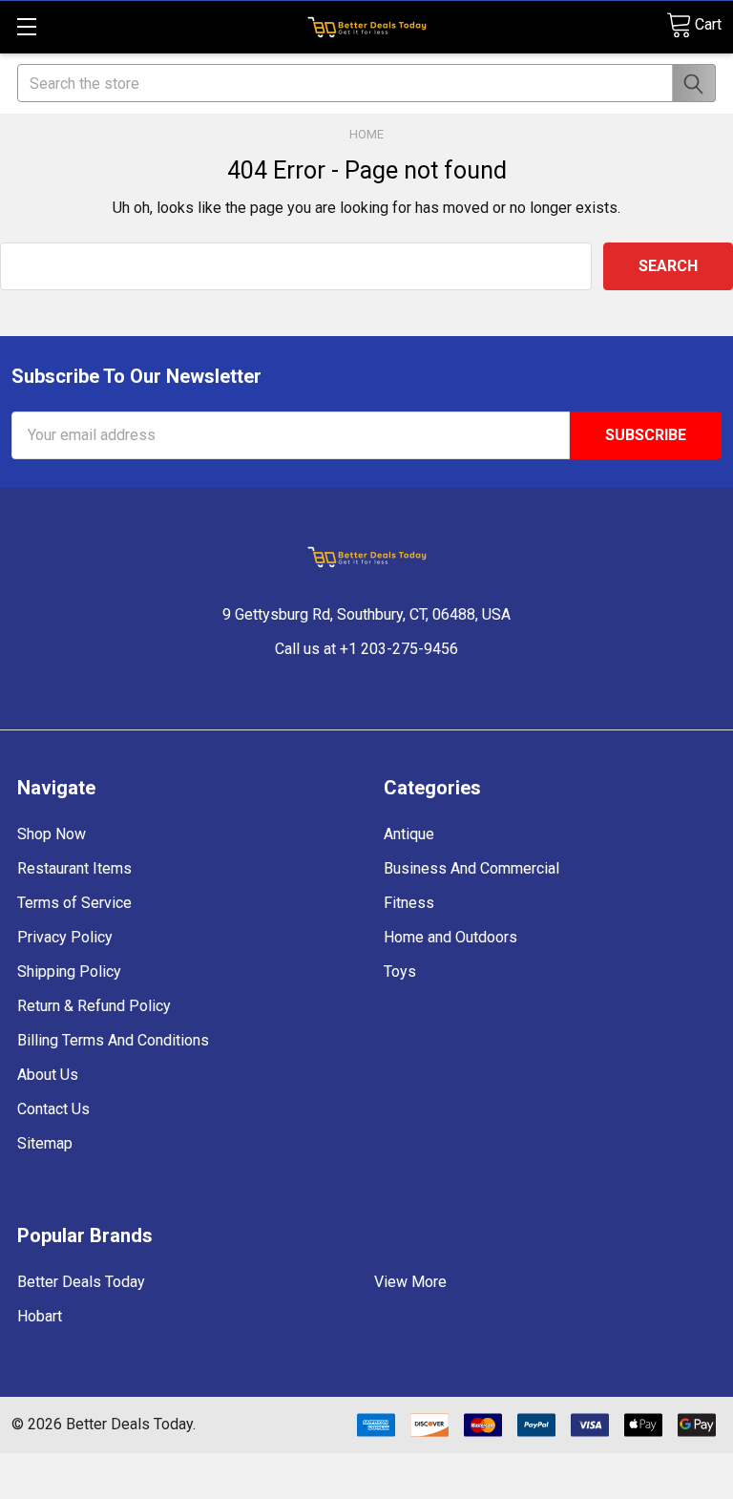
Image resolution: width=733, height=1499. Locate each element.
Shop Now (51, 834)
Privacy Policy (65, 937)
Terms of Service (74, 903)
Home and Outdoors (450, 937)
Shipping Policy (69, 971)
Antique (409, 834)
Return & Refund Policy (94, 1006)
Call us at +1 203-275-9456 (366, 649)
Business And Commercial (471, 868)
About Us (47, 1075)
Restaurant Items (74, 868)
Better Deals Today (81, 1282)
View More (410, 1282)
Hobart (39, 1316)
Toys (400, 971)
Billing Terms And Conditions (113, 1040)
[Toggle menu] (26, 26)
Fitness (409, 903)
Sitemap (45, 1143)
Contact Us (53, 1109)
